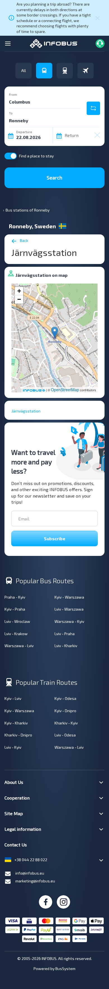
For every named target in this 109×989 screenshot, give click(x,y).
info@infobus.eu (29, 873)
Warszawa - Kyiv (69, 621)
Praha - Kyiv (14, 597)
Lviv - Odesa (65, 735)
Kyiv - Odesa (65, 698)
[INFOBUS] (53, 42)
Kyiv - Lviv (12, 698)
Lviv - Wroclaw (17, 621)
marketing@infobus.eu (35, 880)
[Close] (97, 18)
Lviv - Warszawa (69, 609)
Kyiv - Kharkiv (16, 723)
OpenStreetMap (65, 389)
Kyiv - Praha (14, 609)
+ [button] (19, 290)
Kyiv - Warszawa (69, 597)
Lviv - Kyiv (12, 747)
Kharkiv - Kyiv (66, 723)
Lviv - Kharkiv (65, 645)
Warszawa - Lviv (19, 645)
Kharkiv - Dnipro (18, 735)
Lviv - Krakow (16, 633)
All (23, 70)
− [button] (19, 299)
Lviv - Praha (64, 633)
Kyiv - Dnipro (65, 710)
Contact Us (15, 844)
